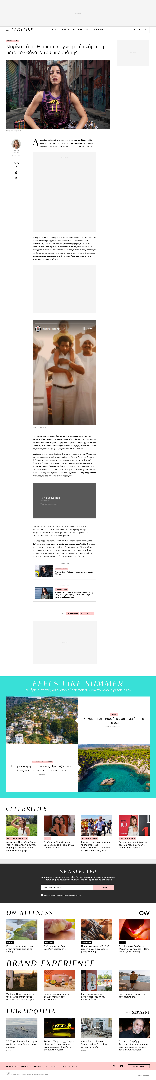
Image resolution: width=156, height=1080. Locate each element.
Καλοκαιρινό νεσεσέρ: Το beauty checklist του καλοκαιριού (57, 996)
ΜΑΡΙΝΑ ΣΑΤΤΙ (87, 613)
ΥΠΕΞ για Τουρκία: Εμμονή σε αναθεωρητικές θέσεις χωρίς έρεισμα (21, 1044)
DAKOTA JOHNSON (127, 838)
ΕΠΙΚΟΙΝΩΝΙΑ (12, 1066)
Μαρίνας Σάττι (50, 526)
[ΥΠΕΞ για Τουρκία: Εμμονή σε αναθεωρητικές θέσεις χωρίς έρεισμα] (21, 1028)
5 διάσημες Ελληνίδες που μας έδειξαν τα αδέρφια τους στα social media (59, 844)
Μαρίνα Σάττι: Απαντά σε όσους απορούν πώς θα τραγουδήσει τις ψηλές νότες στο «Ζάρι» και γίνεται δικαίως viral (74, 594)
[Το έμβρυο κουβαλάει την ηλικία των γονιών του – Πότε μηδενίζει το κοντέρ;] (134, 929)
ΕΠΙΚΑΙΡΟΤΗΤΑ (31, 1012)
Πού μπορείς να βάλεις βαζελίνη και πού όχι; (56, 947)
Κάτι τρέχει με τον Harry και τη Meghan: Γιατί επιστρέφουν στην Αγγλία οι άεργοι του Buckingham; (95, 846)
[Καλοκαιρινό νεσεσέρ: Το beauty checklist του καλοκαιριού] (59, 980)
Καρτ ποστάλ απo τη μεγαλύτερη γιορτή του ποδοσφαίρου (93, 996)
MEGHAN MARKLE (89, 838)
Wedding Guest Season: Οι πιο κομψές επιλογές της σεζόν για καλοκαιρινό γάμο (20, 996)
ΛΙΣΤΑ (47, 838)
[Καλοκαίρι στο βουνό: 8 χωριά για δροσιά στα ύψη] (42, 720)
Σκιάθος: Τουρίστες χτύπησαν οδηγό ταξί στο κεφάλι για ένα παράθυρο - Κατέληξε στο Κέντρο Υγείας (59, 1045)
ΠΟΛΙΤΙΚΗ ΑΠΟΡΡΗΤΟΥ (70, 1066)
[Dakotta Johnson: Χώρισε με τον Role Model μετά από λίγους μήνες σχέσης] (134, 825)
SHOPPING (99, 30)
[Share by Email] (16, 177)
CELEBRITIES (12, 41)
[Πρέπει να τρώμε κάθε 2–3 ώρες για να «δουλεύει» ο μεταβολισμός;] (96, 929)
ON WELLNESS (29, 913)
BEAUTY (65, 30)
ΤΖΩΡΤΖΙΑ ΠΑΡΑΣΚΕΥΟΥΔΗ (113, 726)
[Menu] (7, 30)
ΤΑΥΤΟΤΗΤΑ (26, 1066)
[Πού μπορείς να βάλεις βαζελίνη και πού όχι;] (59, 929)
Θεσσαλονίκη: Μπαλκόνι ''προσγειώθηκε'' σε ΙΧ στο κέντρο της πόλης (94, 1044)
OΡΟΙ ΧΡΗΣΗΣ (51, 1066)
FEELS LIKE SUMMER (78, 684)
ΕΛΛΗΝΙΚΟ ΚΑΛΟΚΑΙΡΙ (42, 762)
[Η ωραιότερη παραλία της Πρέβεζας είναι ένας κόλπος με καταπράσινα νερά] (114, 768)
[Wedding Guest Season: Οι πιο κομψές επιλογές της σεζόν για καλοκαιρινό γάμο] (21, 980)
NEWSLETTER (138, 1066)
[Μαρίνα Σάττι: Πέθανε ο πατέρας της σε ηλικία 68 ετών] (44, 571)
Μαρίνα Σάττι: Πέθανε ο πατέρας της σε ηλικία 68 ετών (74, 573)
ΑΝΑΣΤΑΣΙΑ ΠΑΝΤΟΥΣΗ (17, 838)
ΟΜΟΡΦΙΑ (49, 942)
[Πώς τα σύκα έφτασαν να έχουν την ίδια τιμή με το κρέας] (21, 929)
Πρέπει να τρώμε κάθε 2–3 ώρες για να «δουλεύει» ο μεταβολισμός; (95, 948)
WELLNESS (77, 30)
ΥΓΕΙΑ (122, 942)
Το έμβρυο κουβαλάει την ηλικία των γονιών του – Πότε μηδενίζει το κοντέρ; (134, 948)
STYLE (55, 30)
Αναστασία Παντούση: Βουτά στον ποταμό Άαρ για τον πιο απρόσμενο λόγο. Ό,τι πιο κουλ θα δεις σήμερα (21, 846)
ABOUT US (38, 1066)
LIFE (88, 30)
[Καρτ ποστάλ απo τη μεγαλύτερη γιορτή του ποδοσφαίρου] (96, 980)
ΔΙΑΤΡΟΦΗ (86, 942)
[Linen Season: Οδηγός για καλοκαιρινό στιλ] (134, 980)
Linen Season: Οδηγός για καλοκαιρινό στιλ (132, 995)
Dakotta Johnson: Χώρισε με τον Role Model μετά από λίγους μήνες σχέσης (133, 844)
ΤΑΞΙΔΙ (114, 714)
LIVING (10, 942)
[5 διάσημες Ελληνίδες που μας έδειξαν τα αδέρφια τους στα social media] (59, 825)
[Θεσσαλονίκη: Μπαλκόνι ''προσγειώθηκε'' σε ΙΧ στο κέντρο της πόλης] (96, 1028)
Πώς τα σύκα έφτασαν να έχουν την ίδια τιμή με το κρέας (19, 948)
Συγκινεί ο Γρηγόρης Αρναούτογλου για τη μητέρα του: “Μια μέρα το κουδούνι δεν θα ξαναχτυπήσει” (134, 1045)
